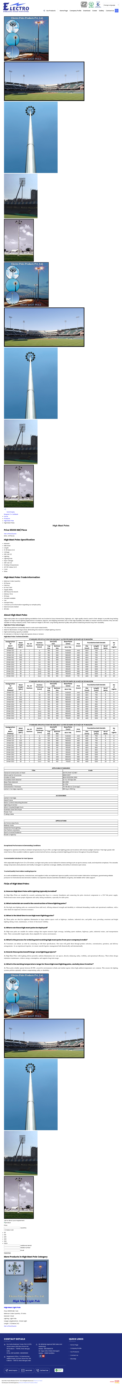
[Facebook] (40, 1357)
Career (94, 11)
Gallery (101, 11)
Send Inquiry (10, 512)
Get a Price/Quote (10, 534)
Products (7, 518)
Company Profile (75, 11)
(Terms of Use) (38, 1381)
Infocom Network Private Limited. (28, 1383)
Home (6, 516)
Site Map (73, 1359)
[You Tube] (43, 1357)
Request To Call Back (11, 514)
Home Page (64, 11)
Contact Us (110, 11)
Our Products (51, 11)
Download (86, 11)
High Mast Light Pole (12, 1307)
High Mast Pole (9, 521)
